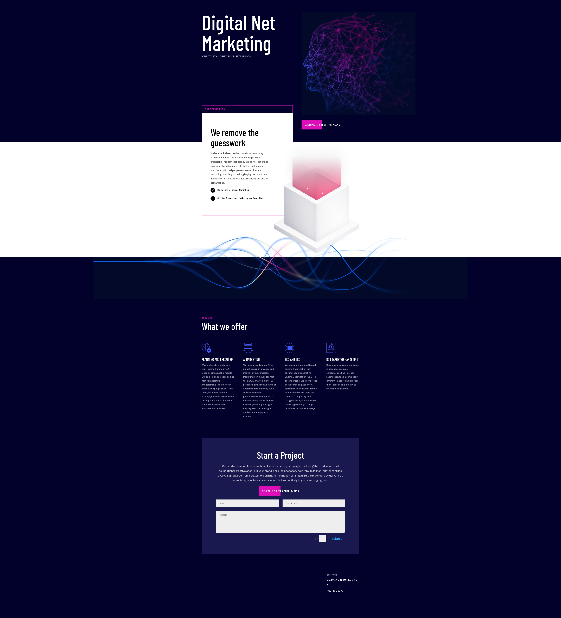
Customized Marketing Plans (322, 124)
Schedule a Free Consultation (280, 491)
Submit (337, 539)
